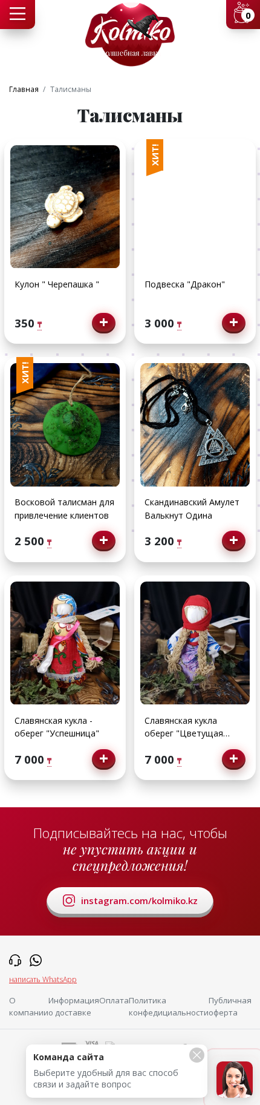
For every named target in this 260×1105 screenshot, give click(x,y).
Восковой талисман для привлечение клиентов (64, 508)
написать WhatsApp (43, 979)
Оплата (114, 1000)
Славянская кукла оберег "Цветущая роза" (184, 727)
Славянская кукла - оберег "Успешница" (57, 727)
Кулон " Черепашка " (57, 284)
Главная (24, 89)
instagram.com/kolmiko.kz (139, 900)
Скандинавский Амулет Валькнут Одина (192, 508)
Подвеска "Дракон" (185, 284)
